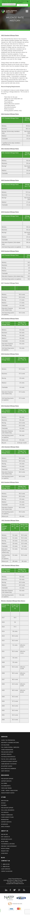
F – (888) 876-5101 (5, 866)
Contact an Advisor (6, 871)
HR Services (4, 824)
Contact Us (5, 860)
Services (4, 736)
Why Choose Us (5, 836)
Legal (13, 881)
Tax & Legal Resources (7, 810)
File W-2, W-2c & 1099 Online (8, 759)
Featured (3, 805)
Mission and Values (6, 839)
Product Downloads (7, 814)
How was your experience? (9, 846)
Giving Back (4, 853)
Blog (3, 857)
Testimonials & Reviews (8, 843)
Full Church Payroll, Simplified (10, 747)
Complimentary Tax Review (8, 763)
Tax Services (5, 812)
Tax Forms (4, 783)
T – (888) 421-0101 (5, 864)
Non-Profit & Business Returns (10, 742)
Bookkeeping (5, 819)
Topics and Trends (6, 788)
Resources (5, 775)
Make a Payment (5, 826)
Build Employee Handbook (8, 768)
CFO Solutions (5, 745)
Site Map (9, 881)
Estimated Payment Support (9, 761)
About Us (4, 831)
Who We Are (4, 834)
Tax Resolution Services (8, 756)
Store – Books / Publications (9, 790)
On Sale (3, 803)
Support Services (6, 754)
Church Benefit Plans (7, 817)
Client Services (5, 868)
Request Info (5, 851)
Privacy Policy (19, 881)
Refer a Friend (5, 848)
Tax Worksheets (6, 785)
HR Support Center (6, 766)
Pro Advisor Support (7, 752)
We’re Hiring (4, 841)
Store (3, 797)
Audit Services (5, 771)
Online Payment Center (7, 792)
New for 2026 (4, 800)
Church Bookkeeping (7, 749)
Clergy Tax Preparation (8, 740)
